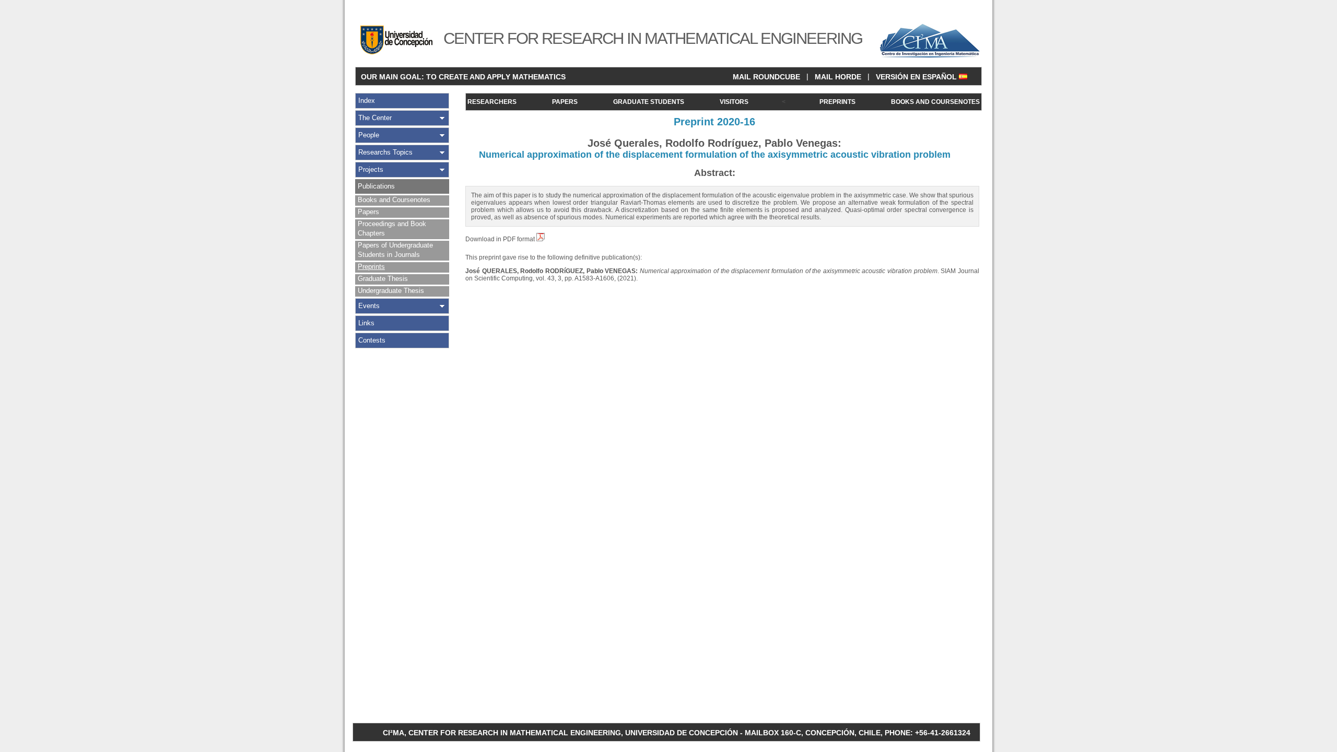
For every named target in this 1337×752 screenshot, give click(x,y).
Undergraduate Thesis (391, 291)
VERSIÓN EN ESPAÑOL (917, 77)
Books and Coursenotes (394, 200)
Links (366, 323)
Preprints (371, 267)
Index (366, 100)
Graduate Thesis (383, 279)
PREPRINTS (837, 101)
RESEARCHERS (492, 101)
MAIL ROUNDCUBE (766, 77)
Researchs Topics (385, 152)
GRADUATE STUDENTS (648, 101)
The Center (375, 118)
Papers (368, 212)
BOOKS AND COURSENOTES (935, 101)
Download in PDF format (500, 239)
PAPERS (565, 101)
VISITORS (734, 101)
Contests (371, 340)
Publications (376, 186)
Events (369, 306)
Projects (370, 169)
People (368, 135)
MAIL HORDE (838, 77)
